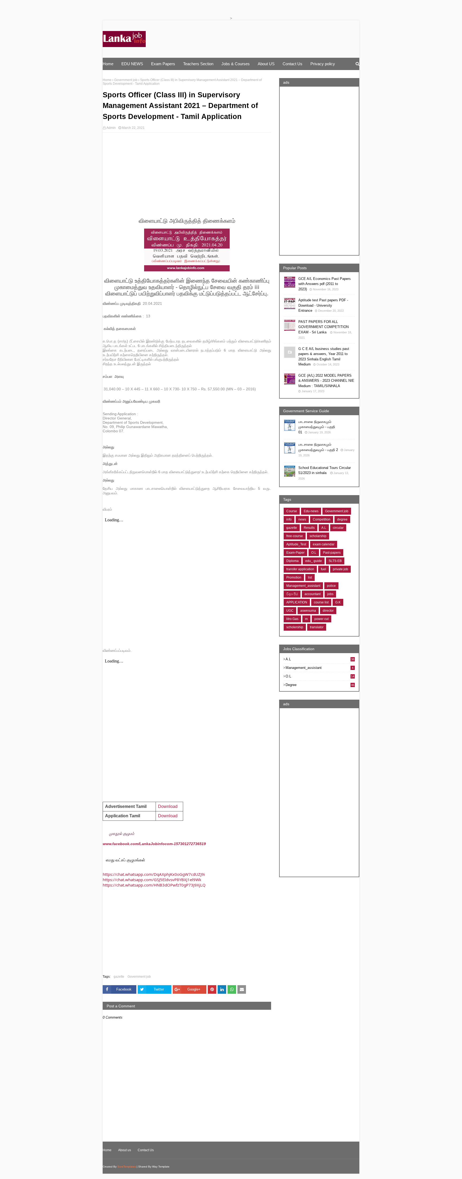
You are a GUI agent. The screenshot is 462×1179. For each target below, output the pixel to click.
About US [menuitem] (266, 63)
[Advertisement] (187, 175)
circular (338, 528)
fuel (323, 569)
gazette (119, 976)
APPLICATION (296, 602)
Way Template (161, 1166)
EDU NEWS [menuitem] (132, 63)
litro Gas (292, 619)
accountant (313, 594)
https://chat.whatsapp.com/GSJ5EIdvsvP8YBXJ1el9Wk (152, 879)
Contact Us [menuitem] (292, 63)
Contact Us (146, 1150)
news (302, 519)
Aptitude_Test (296, 544)
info (289, 519)
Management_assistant (303, 586)
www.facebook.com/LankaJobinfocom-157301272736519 (154, 844)
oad (168, 806)
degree (342, 519)
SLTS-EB (335, 561)
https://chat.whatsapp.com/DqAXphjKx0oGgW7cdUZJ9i (154, 874)
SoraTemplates (126, 1166)
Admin (111, 128)
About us (124, 1150)
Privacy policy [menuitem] (322, 63)
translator (317, 627)
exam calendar (323, 544)
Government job (125, 80)
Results (309, 528)
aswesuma (308, 610)
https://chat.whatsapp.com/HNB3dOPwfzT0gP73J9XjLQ (154, 885)
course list (321, 602)
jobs (330, 594)
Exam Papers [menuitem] (163, 63)
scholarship (318, 536)
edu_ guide (313, 561)
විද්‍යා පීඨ (292, 594)
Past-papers (332, 552)
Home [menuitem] (108, 63)
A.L (323, 528)
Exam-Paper (295, 552)
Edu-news (311, 511)
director (328, 610)
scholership (294, 627)
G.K (338, 602)
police (331, 586)
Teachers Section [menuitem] (198, 63)
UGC (290, 610)
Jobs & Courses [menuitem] (235, 63)
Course (291, 511)
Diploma (292, 561)
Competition (321, 519)
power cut (321, 619)
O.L (313, 552)
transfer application (300, 569)
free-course (294, 536)
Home (107, 80)
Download (168, 816)
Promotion (293, 577)
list (310, 577)
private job (340, 569)
